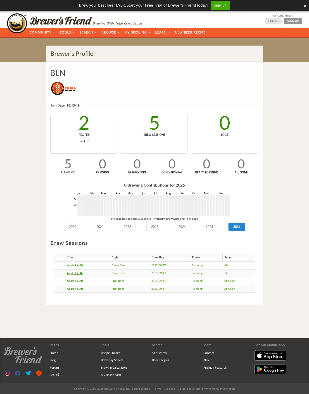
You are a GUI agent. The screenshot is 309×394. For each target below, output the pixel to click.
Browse (109, 32)
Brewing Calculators (114, 367)
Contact (208, 353)
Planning (197, 265)
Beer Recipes (160, 360)
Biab (227, 265)
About (207, 360)
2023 (154, 227)
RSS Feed (169, 389)
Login (273, 21)
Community (40, 32)
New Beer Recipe (190, 32)
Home (54, 353)
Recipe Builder (110, 353)
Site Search (159, 353)
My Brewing (135, 32)
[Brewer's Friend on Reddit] (39, 374)
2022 (127, 227)
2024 (182, 227)
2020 (72, 227)
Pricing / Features (215, 367)
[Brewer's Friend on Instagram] (7, 374)
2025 (209, 227)
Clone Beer (119, 265)
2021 (100, 227)
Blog (53, 360)
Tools (65, 32)
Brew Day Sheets (112, 360)
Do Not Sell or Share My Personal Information (206, 389)
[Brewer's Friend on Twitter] (28, 374)
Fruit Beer (118, 281)
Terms (157, 389)
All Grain (229, 281)
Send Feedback (141, 389)
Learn (160, 32)
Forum (54, 367)
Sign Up (220, 5)
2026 (236, 227)
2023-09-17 (158, 265)
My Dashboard (111, 375)
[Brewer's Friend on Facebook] (17, 374)
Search (86, 32)
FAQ (53, 375)
